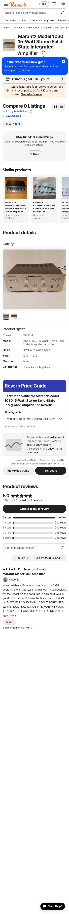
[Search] (62, 13)
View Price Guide (18, 470)
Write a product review (34, 508)
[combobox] (31, 419)
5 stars (7, 517)
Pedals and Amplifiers (42, 20)
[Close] (63, 61)
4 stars (7, 522)
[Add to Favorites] (43, 52)
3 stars (7, 527)
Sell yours (50, 470)
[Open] (60, 418)
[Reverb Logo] (17, 4)
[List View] (61, 107)
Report (9, 621)
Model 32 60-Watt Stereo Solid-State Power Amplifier (15, 208)
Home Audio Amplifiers (36, 367)
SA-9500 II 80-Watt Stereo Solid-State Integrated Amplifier (44, 208)
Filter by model (13, 412)
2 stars (7, 532)
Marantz (28, 334)
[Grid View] (55, 107)
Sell (44, 4)
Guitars (23, 20)
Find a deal (10, 20)
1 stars (7, 537)
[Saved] (54, 4)
